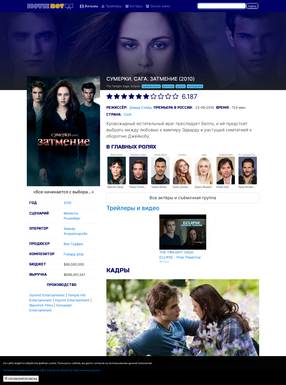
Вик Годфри (73, 244)
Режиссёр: (116, 108)
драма (180, 86)
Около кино (159, 6)
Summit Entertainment (47, 295)
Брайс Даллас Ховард (185, 187)
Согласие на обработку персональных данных (72, 370)
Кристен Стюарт (115, 187)
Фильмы (91, 6)
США (128, 114)
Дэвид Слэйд (141, 107)
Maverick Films (41, 305)
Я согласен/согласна (21, 378)
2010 (67, 203)
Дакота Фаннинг (203, 187)
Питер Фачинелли (247, 187)
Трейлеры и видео (132, 208)
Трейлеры (113, 6)
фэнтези (168, 86)
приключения (151, 86)
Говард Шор (74, 254)
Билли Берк (222, 187)
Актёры (135, 6)
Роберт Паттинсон (138, 187)
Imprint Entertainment (72, 300)
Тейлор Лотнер (159, 187)
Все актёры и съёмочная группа (182, 197)
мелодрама (195, 86)
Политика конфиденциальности (22, 370)
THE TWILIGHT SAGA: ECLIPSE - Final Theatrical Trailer (180, 257)
